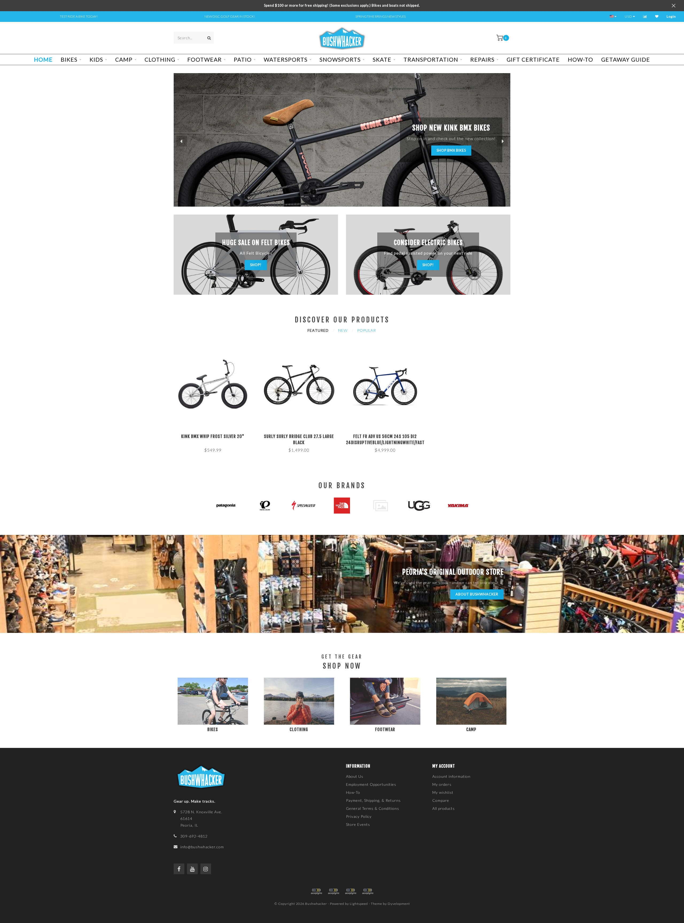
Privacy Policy (359, 816)
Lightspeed (359, 904)
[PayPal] (333, 892)
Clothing (160, 59)
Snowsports (340, 59)
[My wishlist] (657, 16)
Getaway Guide (625, 59)
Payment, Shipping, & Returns (373, 800)
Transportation (430, 59)
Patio (243, 59)
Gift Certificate (533, 59)
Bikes (69, 59)
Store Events (358, 824)
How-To (580, 59)
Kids (96, 59)
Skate (382, 59)
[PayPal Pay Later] (350, 892)
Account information (451, 776)
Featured (318, 330)
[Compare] (645, 16)
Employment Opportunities (371, 784)
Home (43, 59)
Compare (440, 800)
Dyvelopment (399, 904)
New (343, 330)
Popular (366, 330)
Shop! (256, 265)
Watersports (286, 59)
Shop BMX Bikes (451, 150)
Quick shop (215, 435)
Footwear (204, 59)
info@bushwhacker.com (202, 847)
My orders (442, 784)
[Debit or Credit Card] (316, 892)
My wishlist (442, 792)
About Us (354, 776)
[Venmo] (367, 892)
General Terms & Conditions (372, 808)
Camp (124, 59)
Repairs (482, 59)
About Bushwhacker (477, 594)
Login (671, 16)
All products (443, 808)
